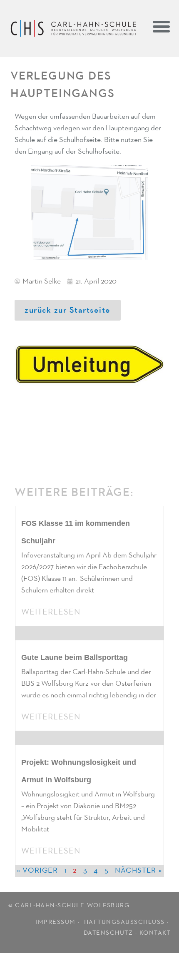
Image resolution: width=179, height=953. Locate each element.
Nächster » (138, 870)
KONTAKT (155, 933)
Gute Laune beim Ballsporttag (74, 657)
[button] (161, 26)
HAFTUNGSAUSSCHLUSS (124, 922)
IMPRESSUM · (58, 922)
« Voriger (37, 870)
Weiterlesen (50, 612)
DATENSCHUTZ (108, 933)
